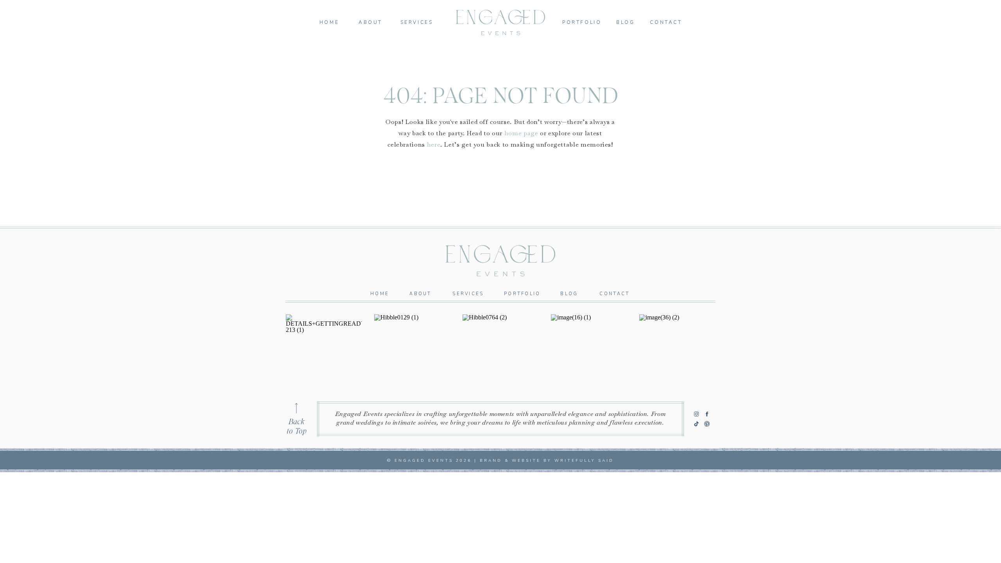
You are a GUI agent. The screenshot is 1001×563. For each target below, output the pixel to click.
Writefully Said (584, 460)
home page (521, 133)
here (434, 144)
